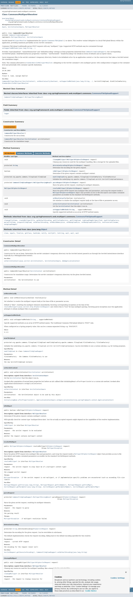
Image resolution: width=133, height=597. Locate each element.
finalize (20, 233)
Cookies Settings (118, 578)
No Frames (32, 6)
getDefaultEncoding (43, 220)
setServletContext (60, 204)
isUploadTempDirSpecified (92, 220)
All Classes (44, 6)
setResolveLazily (59, 198)
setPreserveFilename (110, 222)
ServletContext (31, 139)
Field (15, 8)
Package (11, 2)
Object (44, 229)
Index (42, 2)
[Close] (126, 572)
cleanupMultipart (59, 159)
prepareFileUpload (24, 222)
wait (67, 233)
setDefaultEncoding (40, 222)
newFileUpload (58, 177)
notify (43, 233)
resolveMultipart (59, 188)
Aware (4, 27)
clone (6, 233)
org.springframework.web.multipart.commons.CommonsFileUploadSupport (32, 20)
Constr (21, 8)
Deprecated (34, 2)
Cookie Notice (91, 591)
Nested (9, 8)
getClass (28, 233)
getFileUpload (75, 220)
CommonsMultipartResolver (14, 133)
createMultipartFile (27, 220)
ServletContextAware (16, 27)
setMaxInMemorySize (57, 222)
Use (23, 2)
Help (46, 2)
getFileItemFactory (60, 220)
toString (60, 233)
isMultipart (57, 171)
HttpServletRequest (75, 165)
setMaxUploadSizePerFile (90, 222)
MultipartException (54, 448)
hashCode (36, 233)
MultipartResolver (32, 27)
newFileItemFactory (111, 220)
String (15, 165)
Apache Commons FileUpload (52, 40)
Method (27, 8)
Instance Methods (24, 153)
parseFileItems (10, 222)
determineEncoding (60, 165)
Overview (4, 2)
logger (6, 113)
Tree (27, 2)
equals (12, 233)
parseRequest (58, 182)
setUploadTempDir (10, 224)
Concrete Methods (42, 153)
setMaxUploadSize (73, 222)
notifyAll (52, 233)
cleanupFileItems (10, 220)
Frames (24, 6)
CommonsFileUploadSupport (19, 35)
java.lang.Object (8, 18)
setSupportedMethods (61, 209)
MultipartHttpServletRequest (78, 159)
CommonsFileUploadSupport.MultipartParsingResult (23, 97)
